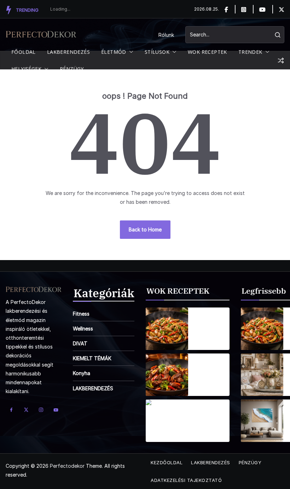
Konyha (81, 373)
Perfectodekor (67, 466)
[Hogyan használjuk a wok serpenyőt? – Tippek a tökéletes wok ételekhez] (262, 328)
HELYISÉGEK (26, 68)
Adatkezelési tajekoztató (186, 480)
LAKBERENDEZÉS (68, 51)
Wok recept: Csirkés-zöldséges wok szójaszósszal (211, 324)
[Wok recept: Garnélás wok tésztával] (167, 420)
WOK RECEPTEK (207, 51)
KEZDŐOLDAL (166, 462)
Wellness (83, 329)
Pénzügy (250, 462)
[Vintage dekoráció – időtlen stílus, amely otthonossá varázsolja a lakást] (262, 374)
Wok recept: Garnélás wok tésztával (209, 416)
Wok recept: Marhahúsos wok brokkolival (210, 370)
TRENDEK (250, 51)
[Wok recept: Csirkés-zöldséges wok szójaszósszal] (167, 328)
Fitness (81, 314)
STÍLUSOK (157, 51)
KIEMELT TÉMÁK (92, 358)
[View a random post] (280, 60)
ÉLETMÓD (113, 51)
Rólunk (166, 35)
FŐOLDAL (23, 51)
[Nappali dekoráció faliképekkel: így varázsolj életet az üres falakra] (262, 420)
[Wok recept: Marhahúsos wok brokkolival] (167, 374)
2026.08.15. (206, 338)
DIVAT (80, 343)
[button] (129, 52)
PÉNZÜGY (72, 68)
